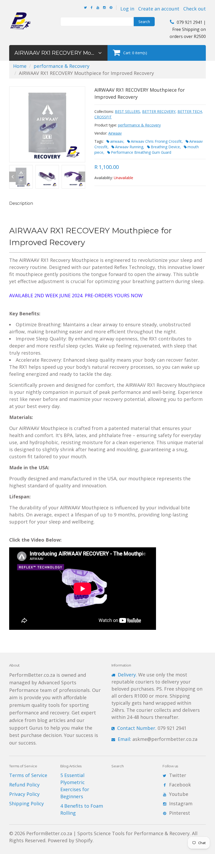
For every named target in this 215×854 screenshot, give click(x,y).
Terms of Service (28, 775)
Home (19, 66)
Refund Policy (24, 784)
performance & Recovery (61, 66)
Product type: (105, 125)
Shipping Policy (26, 803)
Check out (194, 8)
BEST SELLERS (127, 111)
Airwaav (115, 133)
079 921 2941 (151, 728)
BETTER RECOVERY (158, 111)
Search (144, 21)
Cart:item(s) (135, 52)
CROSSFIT (103, 116)
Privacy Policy (24, 794)
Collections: (104, 111)
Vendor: (100, 133)
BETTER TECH (190, 111)
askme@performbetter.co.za (157, 739)
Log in (127, 8)
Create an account (158, 8)
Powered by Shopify (70, 840)
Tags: (99, 141)
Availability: (103, 177)
